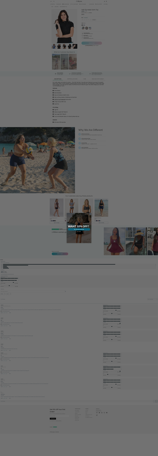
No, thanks (79, 231)
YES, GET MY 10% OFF (79, 229)
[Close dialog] (90, 214)
